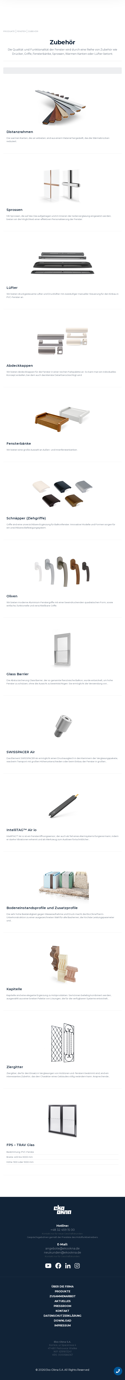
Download (62, 1320)
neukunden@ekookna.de (62, 1252)
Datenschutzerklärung (62, 1315)
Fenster (21, 31)
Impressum (62, 1325)
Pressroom (62, 1306)
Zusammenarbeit (62, 1296)
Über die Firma (62, 1286)
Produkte (9, 31)
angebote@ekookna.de (62, 1248)
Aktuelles (63, 1301)
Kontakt (62, 1310)
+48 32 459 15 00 (62, 1230)
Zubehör (33, 31)
